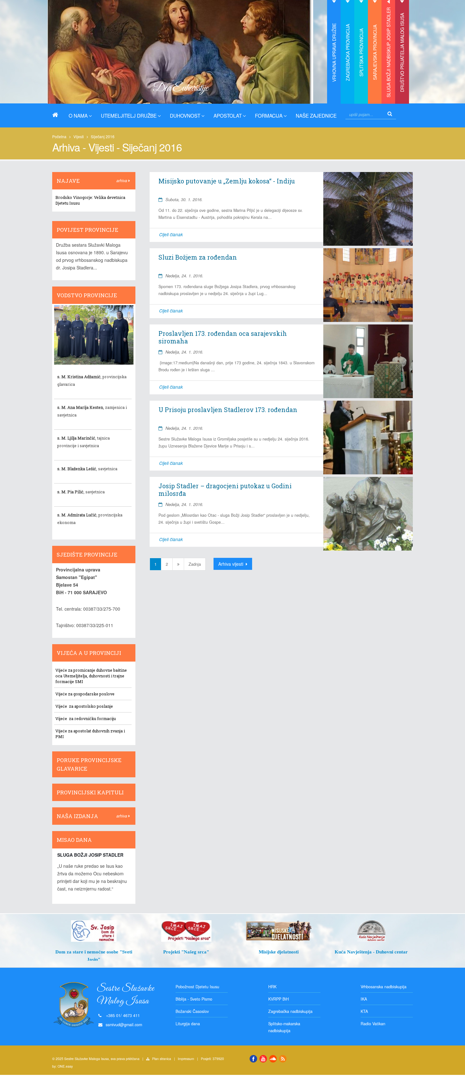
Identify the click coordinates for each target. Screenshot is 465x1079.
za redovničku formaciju (92, 718)
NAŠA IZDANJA (77, 816)
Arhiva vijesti (231, 564)
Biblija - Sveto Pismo (194, 999)
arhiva (122, 180)
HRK (272, 987)
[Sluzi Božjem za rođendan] (367, 285)
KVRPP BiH (278, 999)
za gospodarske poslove (91, 693)
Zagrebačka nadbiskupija (290, 1011)
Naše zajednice (316, 115)
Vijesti (78, 136)
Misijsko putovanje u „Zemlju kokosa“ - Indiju (226, 181)
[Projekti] (186, 931)
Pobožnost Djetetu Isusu (197, 987)
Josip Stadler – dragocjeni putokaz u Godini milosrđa (225, 489)
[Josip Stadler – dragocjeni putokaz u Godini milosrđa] (367, 514)
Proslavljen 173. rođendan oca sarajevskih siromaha (222, 337)
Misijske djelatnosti (279, 951)
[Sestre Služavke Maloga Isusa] (57, 114)
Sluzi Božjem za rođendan (197, 257)
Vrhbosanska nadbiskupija (383, 987)
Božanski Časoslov (192, 1011)
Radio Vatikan (373, 1024)
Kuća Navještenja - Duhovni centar (371, 951)
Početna (59, 136)
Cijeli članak (171, 234)
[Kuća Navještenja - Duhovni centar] (371, 931)
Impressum (186, 1058)
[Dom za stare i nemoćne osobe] (93, 931)
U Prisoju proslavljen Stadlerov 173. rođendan (227, 409)
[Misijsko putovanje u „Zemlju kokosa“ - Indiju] (367, 209)
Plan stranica (161, 1058)
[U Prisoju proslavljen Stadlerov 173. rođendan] (367, 437)
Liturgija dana (188, 1024)
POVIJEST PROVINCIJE (87, 229)
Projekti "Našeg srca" (186, 951)
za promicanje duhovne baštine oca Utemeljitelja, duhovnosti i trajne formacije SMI (91, 676)
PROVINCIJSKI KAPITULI (90, 792)
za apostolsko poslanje (90, 706)
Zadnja (195, 564)
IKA (364, 999)
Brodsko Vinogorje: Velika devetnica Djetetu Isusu (90, 200)
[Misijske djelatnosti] (278, 931)
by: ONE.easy (62, 1066)
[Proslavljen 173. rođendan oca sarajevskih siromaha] (367, 361)
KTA (364, 1011)
